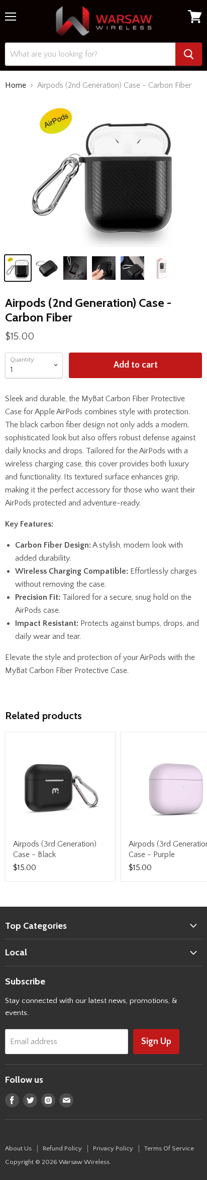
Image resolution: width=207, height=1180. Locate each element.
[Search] (188, 54)
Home (15, 85)
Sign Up (156, 1042)
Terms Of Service (169, 1148)
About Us (18, 1148)
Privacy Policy (113, 1148)
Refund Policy (62, 1148)
